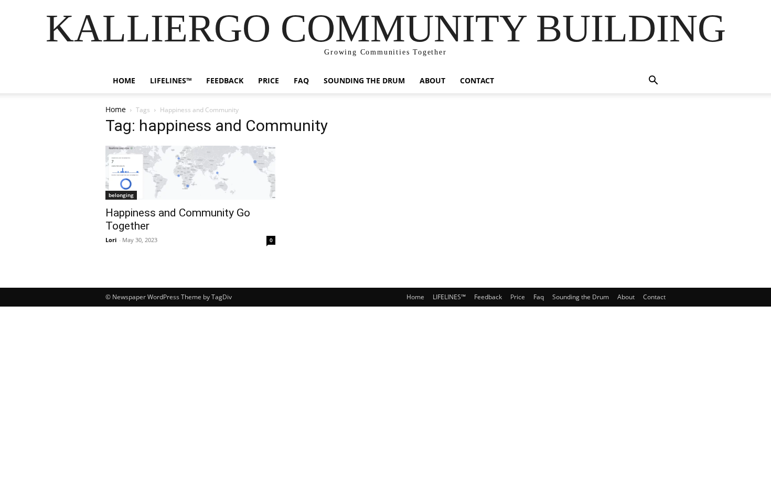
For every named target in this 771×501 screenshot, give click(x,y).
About (432, 80)
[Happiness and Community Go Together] (190, 173)
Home (124, 80)
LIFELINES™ (170, 80)
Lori (110, 240)
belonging (121, 195)
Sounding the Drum (364, 80)
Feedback (224, 80)
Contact (477, 80)
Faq (301, 80)
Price (268, 80)
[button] (653, 81)
